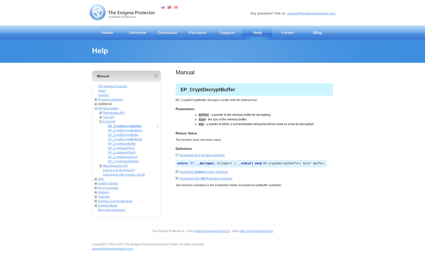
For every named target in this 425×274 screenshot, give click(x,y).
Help (257, 33)
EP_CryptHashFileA (121, 148)
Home (107, 33)
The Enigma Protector (112, 86)
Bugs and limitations (111, 210)
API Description (108, 108)
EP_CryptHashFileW (122, 152)
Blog (317, 33)
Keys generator (108, 188)
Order (102, 90)
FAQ (101, 179)
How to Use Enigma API (119, 170)
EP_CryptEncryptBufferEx (125, 139)
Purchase (198, 33)
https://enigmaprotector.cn (213, 231)
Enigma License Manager (115, 201)
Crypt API (109, 121)
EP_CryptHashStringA (123, 157)
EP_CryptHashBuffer (122, 143)
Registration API (113, 113)
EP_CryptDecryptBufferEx (125, 130)
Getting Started (108, 183)
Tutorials (104, 196)
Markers (103, 192)
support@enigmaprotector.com (311, 13)
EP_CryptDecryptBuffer (125, 126)
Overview (137, 33)
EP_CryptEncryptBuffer (123, 135)
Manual (103, 76)
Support (227, 33)
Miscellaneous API (115, 166)
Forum (287, 33)
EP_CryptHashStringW (123, 161)
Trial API (108, 117)
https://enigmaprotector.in (256, 231)
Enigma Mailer (108, 205)
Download (167, 33)
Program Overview (110, 99)
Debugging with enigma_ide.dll (124, 174)
